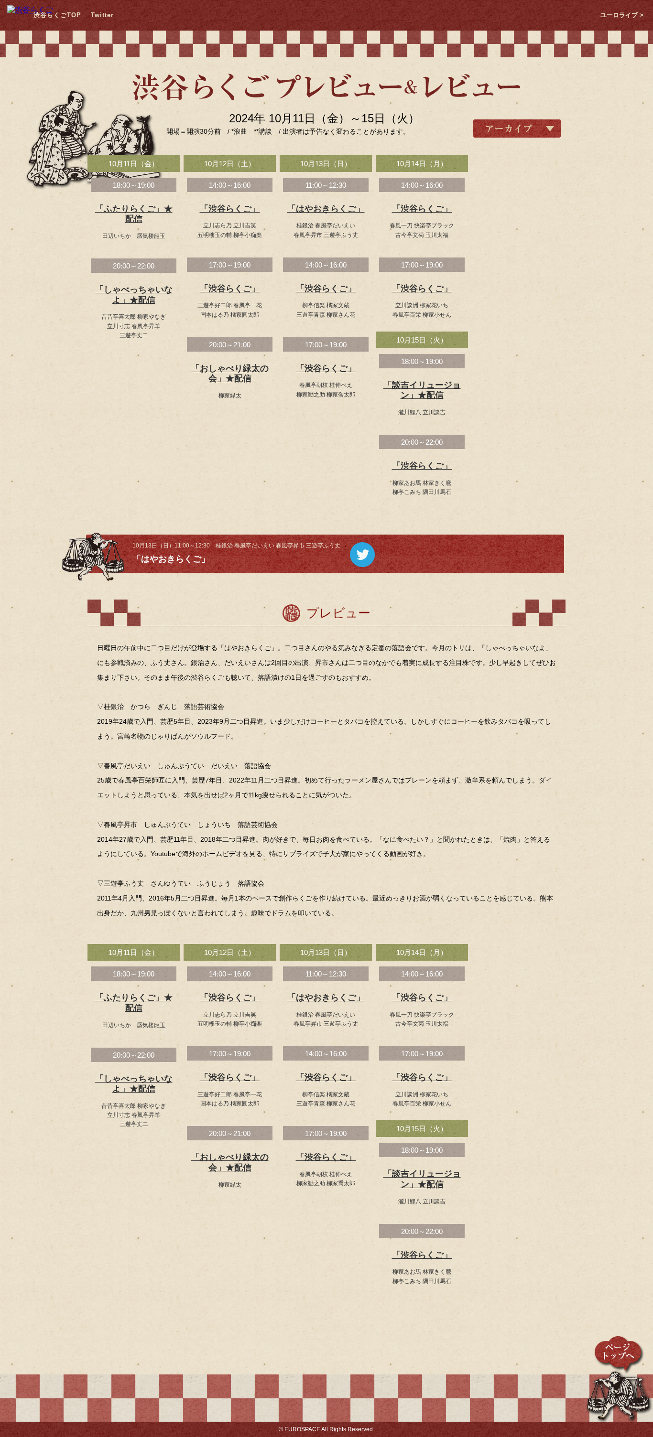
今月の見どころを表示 (517, 558)
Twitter (102, 15)
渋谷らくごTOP (57, 15)
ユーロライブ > (621, 15)
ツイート (362, 554)
